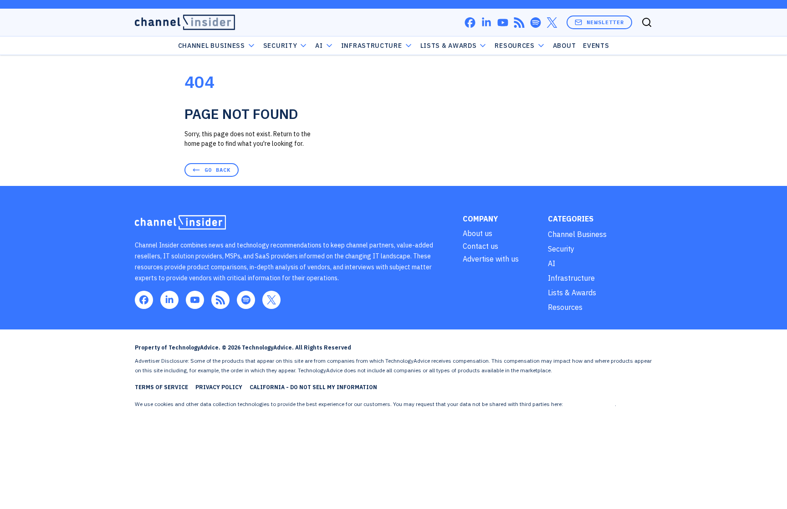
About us (477, 233)
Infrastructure (371, 45)
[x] (552, 22)
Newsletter (605, 22)
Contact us (480, 246)
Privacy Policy (218, 387)
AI (318, 45)
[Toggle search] (646, 22)
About (564, 45)
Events (596, 45)
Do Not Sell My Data (589, 404)
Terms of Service (161, 387)
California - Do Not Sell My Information (313, 387)
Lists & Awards (572, 292)
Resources (565, 307)
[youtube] (502, 22)
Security (280, 45)
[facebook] (470, 22)
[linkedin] (486, 22)
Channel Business (211, 45)
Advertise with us (491, 258)
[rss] (519, 22)
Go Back (217, 169)
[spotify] (535, 22)
